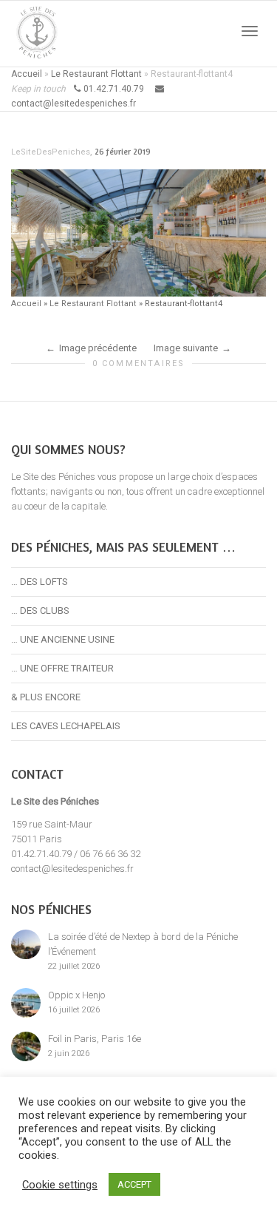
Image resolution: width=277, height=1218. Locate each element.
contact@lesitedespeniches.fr (72, 868)
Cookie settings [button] (60, 1184)
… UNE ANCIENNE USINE (62, 639)
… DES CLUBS (40, 610)
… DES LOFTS (39, 581)
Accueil (26, 74)
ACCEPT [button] (134, 1184)
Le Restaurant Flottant (96, 74)
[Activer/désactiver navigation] (249, 31)
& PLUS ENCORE (46, 697)
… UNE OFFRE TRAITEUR (62, 668)
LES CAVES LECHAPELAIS (65, 725)
